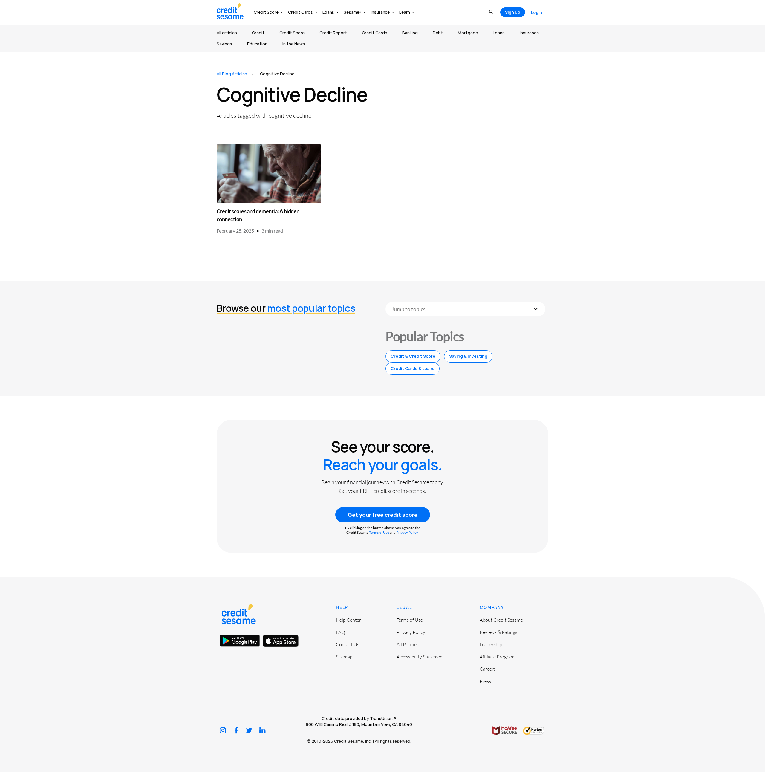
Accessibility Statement (420, 657)
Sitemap (344, 657)
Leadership (491, 644)
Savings (224, 44)
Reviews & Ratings (498, 632)
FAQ (340, 632)
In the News (293, 44)
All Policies (408, 644)
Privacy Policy (407, 532)
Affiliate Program (497, 657)
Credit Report (333, 33)
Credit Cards (374, 33)
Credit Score (292, 33)
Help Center (348, 620)
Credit (258, 33)
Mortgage (468, 33)
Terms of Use (379, 532)
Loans (499, 33)
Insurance (529, 33)
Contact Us (347, 644)
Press (485, 681)
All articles (227, 33)
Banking (410, 33)
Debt (438, 33)
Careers (488, 669)
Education (257, 44)
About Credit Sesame (501, 620)
